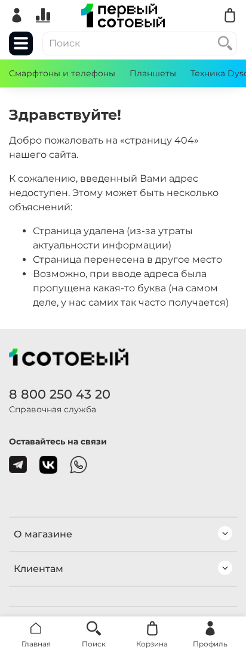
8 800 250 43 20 (59, 394)
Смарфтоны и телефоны (62, 73)
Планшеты (153, 73)
